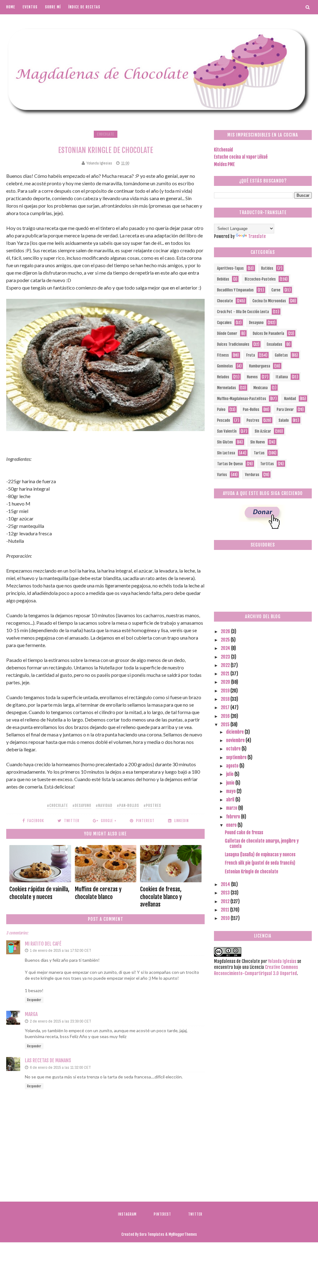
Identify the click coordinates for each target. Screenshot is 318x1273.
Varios (222, 474)
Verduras (252, 474)
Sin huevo (257, 442)
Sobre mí (53, 7)
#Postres (152, 805)
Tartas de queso (230, 463)
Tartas (259, 453)
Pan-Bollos (251, 409)
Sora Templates (151, 1234)
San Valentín (227, 431)
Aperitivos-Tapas (230, 268)
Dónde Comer (227, 333)
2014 (226, 884)
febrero (233, 816)
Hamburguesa (259, 366)
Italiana (282, 377)
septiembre (237, 757)
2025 (226, 639)
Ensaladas (274, 344)
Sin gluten (225, 442)
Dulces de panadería (268, 333)
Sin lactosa (226, 453)
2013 (226, 892)
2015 (225, 724)
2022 (226, 665)
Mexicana (260, 387)
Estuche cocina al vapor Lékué (241, 157)
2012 (225, 901)
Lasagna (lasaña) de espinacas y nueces (260, 854)
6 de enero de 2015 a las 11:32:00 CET (60, 1067)
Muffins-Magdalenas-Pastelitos (241, 398)
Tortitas (267, 463)
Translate (257, 236)
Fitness (223, 355)
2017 (225, 707)
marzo (232, 808)
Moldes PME (224, 164)
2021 (225, 673)
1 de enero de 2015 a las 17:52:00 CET (60, 950)
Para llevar (285, 409)
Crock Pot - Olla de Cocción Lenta (243, 311)
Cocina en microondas (269, 301)
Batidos (267, 268)
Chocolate (105, 134)
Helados (223, 377)
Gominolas (225, 366)
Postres (253, 420)
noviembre (236, 740)
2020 (226, 682)
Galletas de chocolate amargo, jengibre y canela (262, 843)
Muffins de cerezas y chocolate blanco (98, 893)
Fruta (250, 355)
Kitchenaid (223, 149)
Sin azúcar (263, 431)
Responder (34, 1000)
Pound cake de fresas (244, 832)
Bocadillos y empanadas (235, 290)
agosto (232, 765)
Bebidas (223, 279)
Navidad (290, 398)
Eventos (30, 7)
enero (232, 825)
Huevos (252, 377)
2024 (226, 648)
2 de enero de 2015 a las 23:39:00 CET (60, 1021)
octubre (234, 748)
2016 (226, 716)
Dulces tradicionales (233, 344)
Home (10, 7)
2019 (225, 690)
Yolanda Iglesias (282, 961)
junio (230, 782)
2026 (226, 631)
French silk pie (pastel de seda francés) (260, 863)
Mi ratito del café (43, 944)
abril (230, 799)
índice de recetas (84, 7)
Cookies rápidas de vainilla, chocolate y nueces (39, 893)
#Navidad (104, 805)
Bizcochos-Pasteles (260, 279)
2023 (226, 656)
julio (230, 774)
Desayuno (256, 322)
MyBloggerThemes (183, 1234)
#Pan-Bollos (128, 805)
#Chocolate (57, 805)
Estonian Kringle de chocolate (251, 871)
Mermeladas (226, 387)
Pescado (223, 420)
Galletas (281, 355)
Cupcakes (224, 322)
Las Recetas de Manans (48, 1060)
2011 (225, 909)
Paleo (221, 409)
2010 (226, 918)
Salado (284, 420)
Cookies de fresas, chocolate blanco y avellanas (161, 897)
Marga (31, 1014)
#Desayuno (81, 805)
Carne (275, 290)
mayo (231, 791)
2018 (225, 699)
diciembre (235, 732)
